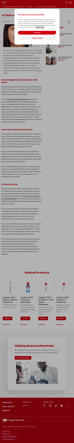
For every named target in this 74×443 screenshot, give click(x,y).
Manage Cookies (37, 38)
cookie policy (40, 27)
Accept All (37, 32)
